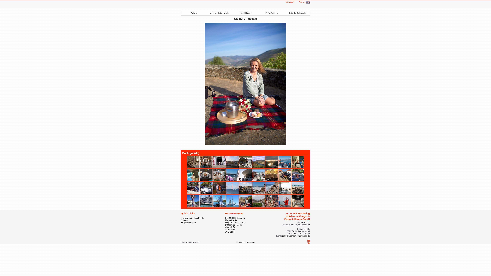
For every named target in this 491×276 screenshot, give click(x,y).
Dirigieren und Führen (235, 223)
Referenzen (297, 12)
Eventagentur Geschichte (192, 218)
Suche (302, 2)
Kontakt (289, 2)
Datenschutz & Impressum (245, 242)
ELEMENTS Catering (235, 218)
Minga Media (231, 220)
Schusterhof (230, 229)
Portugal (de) (190, 153)
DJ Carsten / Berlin (233, 225)
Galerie (184, 220)
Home (193, 12)
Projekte (271, 12)
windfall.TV (230, 227)
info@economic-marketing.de (296, 236)
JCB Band (230, 232)
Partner (245, 12)
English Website (188, 223)
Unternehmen (219, 12)
